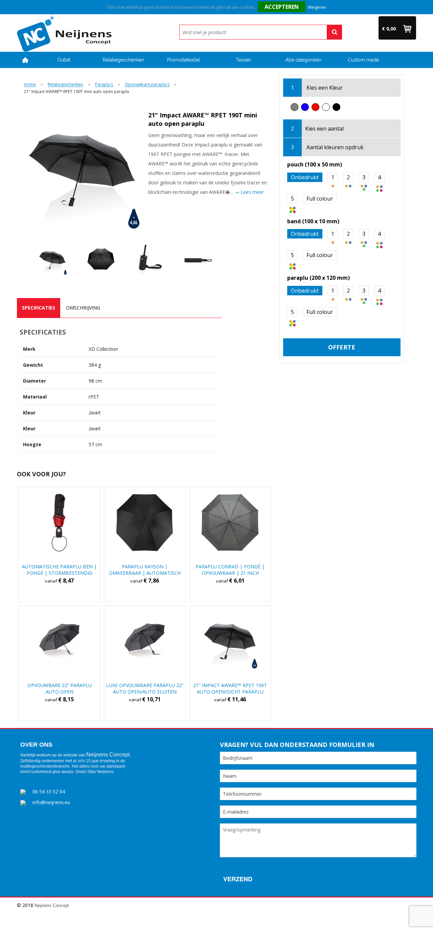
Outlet (63, 60)
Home (25, 60)
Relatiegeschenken (123, 60)
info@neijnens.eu (51, 802)
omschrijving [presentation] (83, 307)
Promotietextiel (183, 60)
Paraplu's (104, 85)
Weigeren (317, 7)
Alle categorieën (303, 60)
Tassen (243, 60)
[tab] (38, 308)
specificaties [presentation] (38, 307)
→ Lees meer (249, 192)
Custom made (363, 60)
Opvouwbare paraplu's (147, 85)
